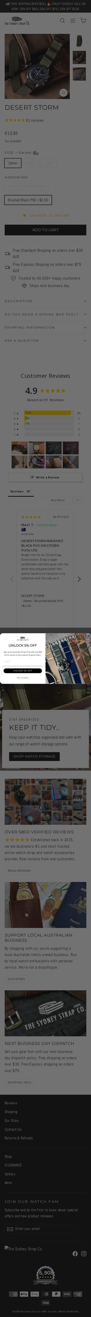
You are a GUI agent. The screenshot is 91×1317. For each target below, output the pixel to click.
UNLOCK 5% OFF (22, 671)
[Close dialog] (88, 635)
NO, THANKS (23, 678)
